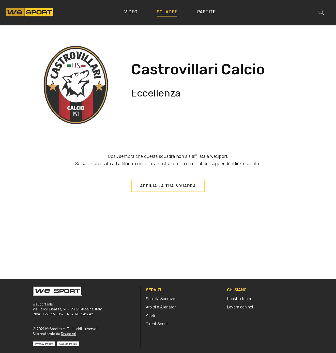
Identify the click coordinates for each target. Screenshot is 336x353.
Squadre (167, 12)
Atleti (150, 315)
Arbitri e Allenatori (161, 307)
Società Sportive (160, 298)
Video (130, 12)
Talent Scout (157, 323)
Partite (206, 12)
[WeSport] (29, 12)
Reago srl (68, 334)
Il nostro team (239, 298)
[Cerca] (321, 12)
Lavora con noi (240, 307)
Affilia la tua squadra (168, 186)
